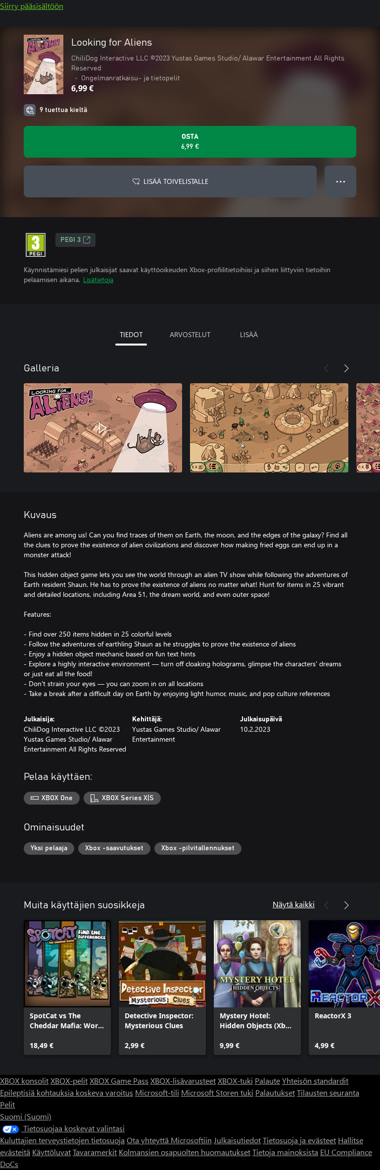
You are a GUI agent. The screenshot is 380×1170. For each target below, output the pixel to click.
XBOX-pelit (69, 1080)
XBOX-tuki (235, 1080)
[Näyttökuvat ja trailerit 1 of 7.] (103, 427)
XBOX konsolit (24, 1080)
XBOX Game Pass (119, 1080)
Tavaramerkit (95, 1152)
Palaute (267, 1080)
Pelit (7, 1104)
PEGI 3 (70, 239)
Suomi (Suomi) (25, 1116)
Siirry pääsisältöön (31, 5)
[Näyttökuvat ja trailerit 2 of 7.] (269, 427)
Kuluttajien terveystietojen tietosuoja (62, 1140)
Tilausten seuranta (328, 1092)
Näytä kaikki (294, 904)
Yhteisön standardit (315, 1080)
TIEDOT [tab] (131, 334)
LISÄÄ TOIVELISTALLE (175, 181)
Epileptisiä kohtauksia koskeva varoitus (66, 1092)
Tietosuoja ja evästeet (299, 1140)
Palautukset (275, 1092)
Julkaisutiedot (237, 1140)
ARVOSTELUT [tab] (190, 334)
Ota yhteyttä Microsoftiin (169, 1140)
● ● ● (340, 181)
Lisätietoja (98, 279)
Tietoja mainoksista (285, 1152)
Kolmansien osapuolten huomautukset (184, 1152)
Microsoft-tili (157, 1092)
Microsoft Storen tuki (217, 1092)
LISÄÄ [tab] (249, 334)
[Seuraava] (346, 368)
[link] (67, 987)
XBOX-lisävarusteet (183, 1080)
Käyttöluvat (51, 1152)
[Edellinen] (326, 368)
